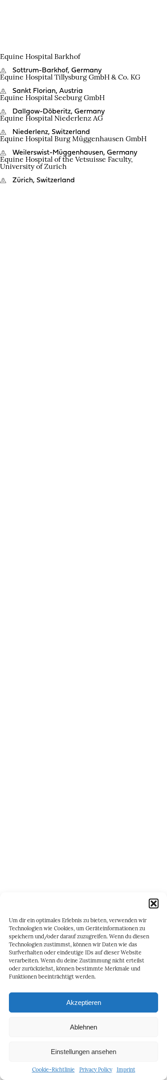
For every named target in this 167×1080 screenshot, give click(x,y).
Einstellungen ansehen (83, 1051)
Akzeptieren (83, 1002)
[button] (153, 903)
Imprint (126, 1070)
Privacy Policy (95, 1070)
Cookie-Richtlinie (53, 1070)
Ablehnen (83, 1027)
